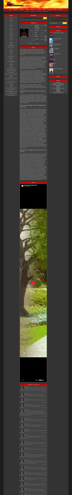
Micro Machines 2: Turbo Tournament (11, 78)
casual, (38, 27)
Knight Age (11, 86)
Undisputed (11, 64)
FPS (11, 48)
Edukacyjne (27, 9)
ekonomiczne (11, 42)
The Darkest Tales (57, 53)
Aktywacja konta (39, 11)
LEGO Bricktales (56, 48)
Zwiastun (33, 182)
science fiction (11, 29)
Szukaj (45, 18)
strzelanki (11, 36)
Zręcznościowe (11, 34)
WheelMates (58, 89)
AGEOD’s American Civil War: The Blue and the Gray (11, 92)
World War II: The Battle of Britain (11, 93)
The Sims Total (11, 83)
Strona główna (27, 11)
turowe (11, 37)
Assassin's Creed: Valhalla (58, 68)
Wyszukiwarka (33, 11)
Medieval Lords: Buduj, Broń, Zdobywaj (11, 73)
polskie (11, 53)
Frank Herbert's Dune (11, 95)
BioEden (58, 87)
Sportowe (39, 9)
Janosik (11, 66)
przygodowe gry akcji (11, 45)
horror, (36, 28)
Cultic (55, 59)
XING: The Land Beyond (11, 89)
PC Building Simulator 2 (58, 38)
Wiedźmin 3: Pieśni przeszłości (58, 92)
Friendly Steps (58, 85)
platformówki (11, 51)
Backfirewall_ (11, 77)
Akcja (10, 9)
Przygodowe (21, 9)
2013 (37, 39)
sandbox (11, 62)
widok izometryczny (11, 47)
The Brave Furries (11, 67)
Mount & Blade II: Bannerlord (59, 32)
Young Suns (58, 90)
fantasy (11, 28)
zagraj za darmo (11, 56)
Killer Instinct (11, 75)
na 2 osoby (11, 50)
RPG (35, 9)
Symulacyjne (49, 9)
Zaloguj (64, 23)
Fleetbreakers (58, 82)
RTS (11, 40)
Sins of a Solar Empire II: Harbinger (58, 88)
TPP (11, 26)
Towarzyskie (60, 9)
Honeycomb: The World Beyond (58, 83)
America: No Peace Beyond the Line (11, 88)
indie (11, 17)
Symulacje (11, 39)
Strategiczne (15, 9)
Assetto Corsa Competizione (11, 81)
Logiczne (54, 9)
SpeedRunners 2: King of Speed (58, 84)
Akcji (11, 18)
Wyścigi (44, 9)
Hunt (11, 80)
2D (11, 23)
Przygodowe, (37, 25)
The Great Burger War (11, 72)
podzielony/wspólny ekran (11, 61)
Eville (54, 63)
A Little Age (58, 91)
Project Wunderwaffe (57, 44)
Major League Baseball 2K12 (11, 69)
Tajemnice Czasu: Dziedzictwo (11, 70)
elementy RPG (11, 58)
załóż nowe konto (54, 23)
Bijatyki (32, 9)
